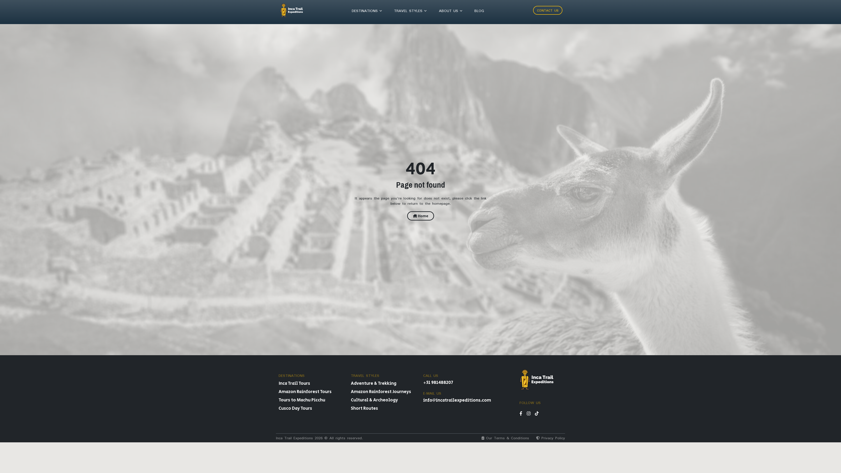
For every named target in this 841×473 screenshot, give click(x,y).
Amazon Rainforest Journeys (381, 392)
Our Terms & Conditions (506, 438)
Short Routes (364, 408)
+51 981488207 (438, 382)
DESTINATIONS (366, 10)
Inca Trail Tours (294, 383)
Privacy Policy (552, 438)
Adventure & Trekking (373, 383)
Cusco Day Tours (295, 408)
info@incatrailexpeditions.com (457, 400)
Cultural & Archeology (374, 400)
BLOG (479, 10)
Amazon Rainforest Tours (305, 392)
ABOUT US (449, 10)
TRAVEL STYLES (409, 10)
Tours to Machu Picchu (302, 400)
